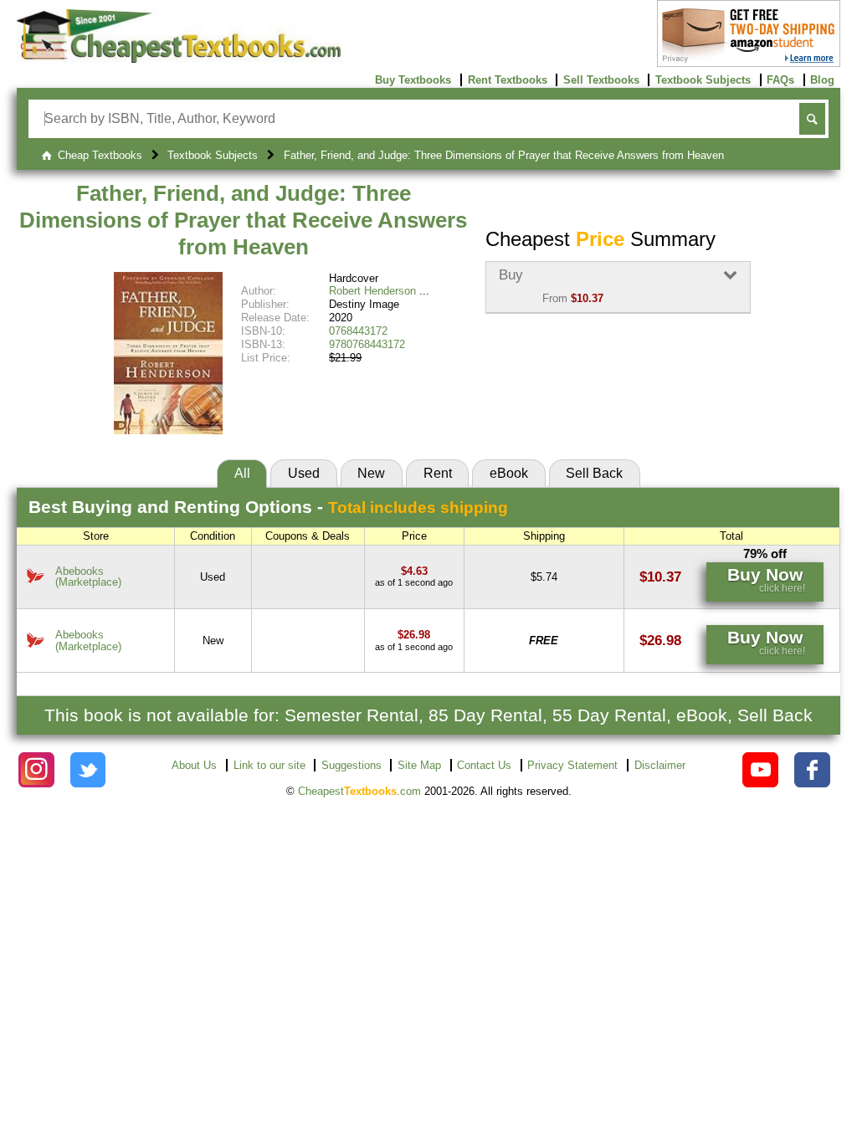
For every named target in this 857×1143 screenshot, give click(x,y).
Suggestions (351, 765)
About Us (194, 765)
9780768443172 (367, 344)
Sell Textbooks (601, 80)
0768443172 (358, 331)
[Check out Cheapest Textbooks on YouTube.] (760, 770)
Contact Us (484, 765)
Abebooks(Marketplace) (88, 576)
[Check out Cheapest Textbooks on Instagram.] (36, 770)
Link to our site (269, 765)
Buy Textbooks (413, 80)
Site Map (419, 765)
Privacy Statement (572, 765)
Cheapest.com (359, 791)
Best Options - (268, 506)
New (371, 473)
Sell (594, 473)
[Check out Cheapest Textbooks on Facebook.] (812, 770)
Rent (437, 473)
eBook (509, 473)
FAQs (780, 80)
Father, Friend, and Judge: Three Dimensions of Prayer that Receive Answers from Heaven (243, 220)
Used (304, 473)
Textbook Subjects (703, 80)
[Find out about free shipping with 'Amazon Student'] (748, 63)
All (242, 473)
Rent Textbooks (507, 80)
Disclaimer (659, 765)
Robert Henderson (372, 290)
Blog (822, 80)
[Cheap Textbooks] (179, 59)
